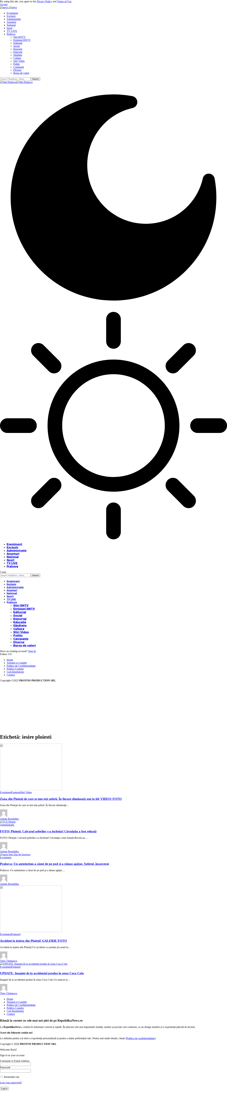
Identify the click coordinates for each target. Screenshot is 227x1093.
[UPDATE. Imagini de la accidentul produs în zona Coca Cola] (33, 963)
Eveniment (5, 792)
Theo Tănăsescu (8, 960)
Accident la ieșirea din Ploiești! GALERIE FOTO (33, 940)
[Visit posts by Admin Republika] (3, 815)
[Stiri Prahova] (16, 82)
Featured (15, 792)
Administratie (7, 824)
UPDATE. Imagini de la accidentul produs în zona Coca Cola (42, 973)
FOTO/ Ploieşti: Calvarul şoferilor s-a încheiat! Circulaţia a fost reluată (48, 831)
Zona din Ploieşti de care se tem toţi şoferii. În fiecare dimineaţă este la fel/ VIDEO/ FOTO (61, 799)
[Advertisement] (113, 707)
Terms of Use (64, 1)
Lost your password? (11, 1082)
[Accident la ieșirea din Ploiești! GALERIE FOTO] (31, 931)
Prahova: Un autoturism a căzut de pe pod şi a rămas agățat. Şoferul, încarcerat (54, 864)
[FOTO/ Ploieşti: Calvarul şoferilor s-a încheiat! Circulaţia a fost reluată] (7, 821)
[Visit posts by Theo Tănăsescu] (3, 957)
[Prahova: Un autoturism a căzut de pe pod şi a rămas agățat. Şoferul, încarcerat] (15, 854)
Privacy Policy (44, 1)
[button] (3, 4)
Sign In (32, 651)
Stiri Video (26, 792)
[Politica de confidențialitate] (141, 1038)
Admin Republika (9, 818)
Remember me (11, 1077)
